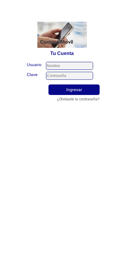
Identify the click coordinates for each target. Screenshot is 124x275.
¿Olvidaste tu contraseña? (78, 99)
